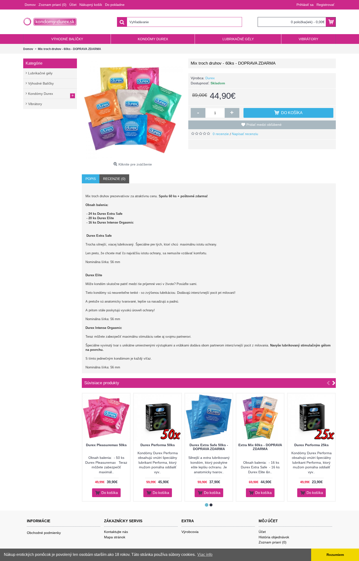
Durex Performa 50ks (157, 445)
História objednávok (274, 537)
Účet (262, 532)
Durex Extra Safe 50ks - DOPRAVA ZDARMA (209, 447)
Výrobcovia (190, 532)
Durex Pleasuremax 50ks (106, 445)
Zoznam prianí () (272, 542)
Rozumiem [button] (335, 555)
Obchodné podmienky (44, 533)
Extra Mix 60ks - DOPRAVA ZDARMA (260, 447)
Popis (90, 179)
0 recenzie (221, 134)
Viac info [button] (204, 554)
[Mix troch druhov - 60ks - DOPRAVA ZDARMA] (132, 109)
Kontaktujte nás (116, 532)
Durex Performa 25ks (311, 445)
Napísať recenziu (245, 134)
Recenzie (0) (114, 179)
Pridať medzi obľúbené (264, 125)
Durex (210, 78)
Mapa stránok (114, 537)
